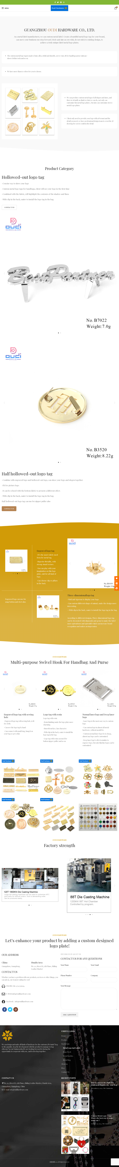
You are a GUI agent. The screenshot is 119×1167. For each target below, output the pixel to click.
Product (64, 1040)
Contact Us (65, 1072)
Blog (63, 1068)
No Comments (108, 1088)
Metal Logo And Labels (71, 1048)
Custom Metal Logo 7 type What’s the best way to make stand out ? (102, 1118)
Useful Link (65, 1044)
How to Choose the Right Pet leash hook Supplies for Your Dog (104, 1084)
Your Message (66, 986)
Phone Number (66, 975)
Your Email (95, 965)
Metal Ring (67, 1060)
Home (63, 1036)
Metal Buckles (68, 1056)
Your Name (65, 965)
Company (94, 975)
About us (64, 1064)
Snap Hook (67, 1052)
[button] (4, 273)
